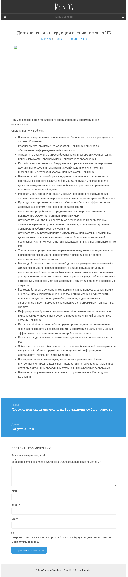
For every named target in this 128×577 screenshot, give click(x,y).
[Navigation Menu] (123, 17)
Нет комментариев (76, 39)
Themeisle (87, 570)
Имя (15, 490)
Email (16, 504)
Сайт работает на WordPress (49, 570)
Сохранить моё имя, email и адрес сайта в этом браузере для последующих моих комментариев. (61, 539)
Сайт (15, 518)
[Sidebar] (5, 17)
